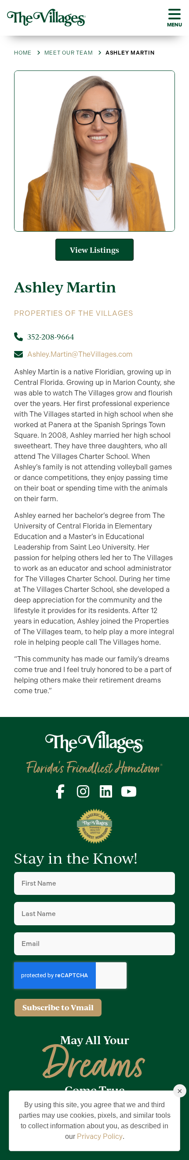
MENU (174, 25)
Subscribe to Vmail (58, 1007)
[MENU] (174, 14)
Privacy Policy (100, 1136)
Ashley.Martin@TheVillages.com (80, 354)
